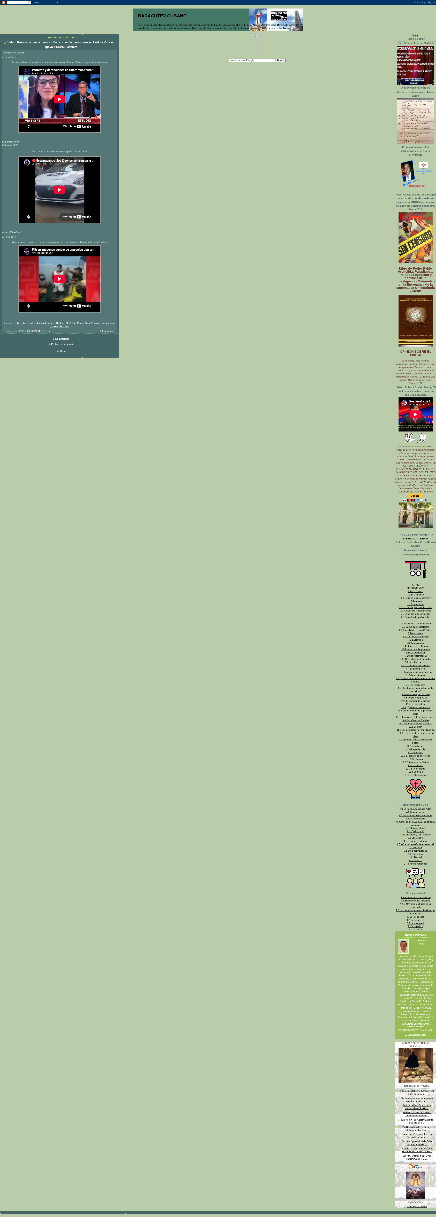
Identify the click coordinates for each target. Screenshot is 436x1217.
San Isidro (64, 326)
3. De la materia (415, 633)
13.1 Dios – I (415, 857)
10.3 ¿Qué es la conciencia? (415, 707)
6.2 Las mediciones (415, 685)
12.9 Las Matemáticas (416, 775)
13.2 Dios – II (415, 860)
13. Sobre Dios (415, 854)
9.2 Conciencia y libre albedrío (416, 835)
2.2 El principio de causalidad (415, 614)
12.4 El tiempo (415, 759)
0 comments (108, 331)
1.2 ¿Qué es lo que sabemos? (416, 598)
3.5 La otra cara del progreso (415, 649)
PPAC (422, 944)
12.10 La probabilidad (415, 749)
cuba (23, 323)
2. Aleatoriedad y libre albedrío (416, 897)
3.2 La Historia (415, 640)
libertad (59, 323)
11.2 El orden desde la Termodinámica (415, 730)
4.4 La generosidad (415, 819)
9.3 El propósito (415, 838)
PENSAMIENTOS (416, 588)
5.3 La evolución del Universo (415, 665)
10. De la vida (415, 930)
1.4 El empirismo (415, 604)
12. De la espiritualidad (415, 851)
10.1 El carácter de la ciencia (415, 701)
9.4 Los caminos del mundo (415, 841)
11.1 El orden (415, 727)
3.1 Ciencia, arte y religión (416, 636)
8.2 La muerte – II (415, 923)
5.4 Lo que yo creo (415, 669)
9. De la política (415, 926)
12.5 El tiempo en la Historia (416, 762)
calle (17, 323)
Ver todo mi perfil (417, 1034)
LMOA (68, 323)
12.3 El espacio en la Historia (415, 756)
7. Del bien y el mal (415, 828)
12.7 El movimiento (415, 769)
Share (415, 35)
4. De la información (415, 652)
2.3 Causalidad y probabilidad (415, 617)
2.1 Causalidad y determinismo (415, 611)
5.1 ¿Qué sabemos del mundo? (415, 659)
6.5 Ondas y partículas (415, 698)
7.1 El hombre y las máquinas (415, 901)
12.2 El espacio (415, 752)
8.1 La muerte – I (415, 920)
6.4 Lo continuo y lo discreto (416, 694)
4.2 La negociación (415, 812)
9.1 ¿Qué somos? (415, 831)
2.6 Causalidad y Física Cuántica (415, 630)
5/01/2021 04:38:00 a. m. (39, 331)
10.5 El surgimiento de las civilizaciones (415, 717)
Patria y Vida (108, 323)
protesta (54, 326)
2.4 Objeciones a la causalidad (415, 624)
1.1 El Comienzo (415, 595)
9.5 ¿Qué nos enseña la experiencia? (415, 844)
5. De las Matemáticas (415, 656)
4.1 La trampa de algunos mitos (415, 809)
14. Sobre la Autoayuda (415, 864)
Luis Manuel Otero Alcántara (86, 323)
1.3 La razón (415, 601)
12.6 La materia (415, 765)
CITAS (415, 585)
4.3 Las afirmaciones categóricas (415, 815)
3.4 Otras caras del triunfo (416, 646)
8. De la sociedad (415, 917)
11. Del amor (415, 847)
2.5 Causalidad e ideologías (415, 627)
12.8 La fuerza (416, 772)
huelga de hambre (46, 323)
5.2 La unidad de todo (415, 662)
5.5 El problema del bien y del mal (415, 672)
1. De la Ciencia (415, 591)
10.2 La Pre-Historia (415, 704)
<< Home (61, 351)
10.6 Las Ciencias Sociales (415, 720)
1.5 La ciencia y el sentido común (415, 607)
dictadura (31, 323)
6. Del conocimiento (415, 675)
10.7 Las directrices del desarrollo (415, 724)
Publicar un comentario (62, 344)
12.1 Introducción (415, 746)
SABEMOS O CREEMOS (415, 539)
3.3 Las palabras (415, 643)
